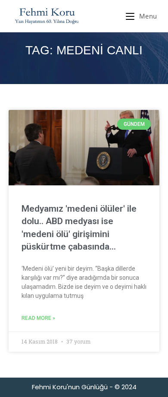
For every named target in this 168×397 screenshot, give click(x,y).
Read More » (38, 318)
